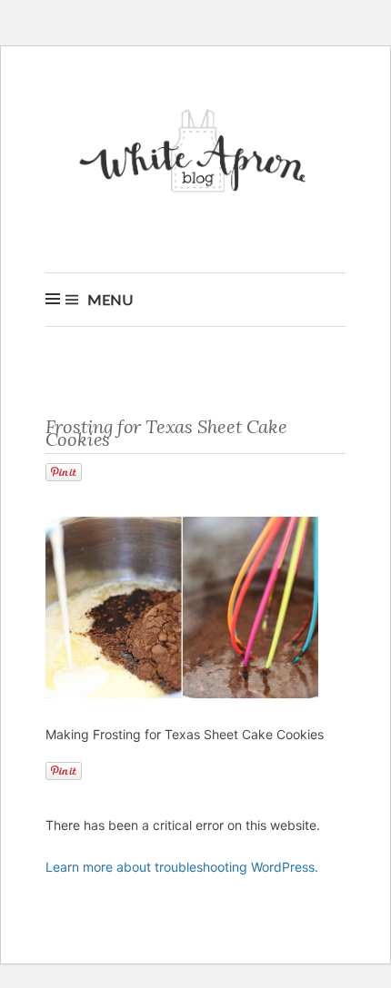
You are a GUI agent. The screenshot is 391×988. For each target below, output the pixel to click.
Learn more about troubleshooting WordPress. (181, 866)
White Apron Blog (195, 156)
